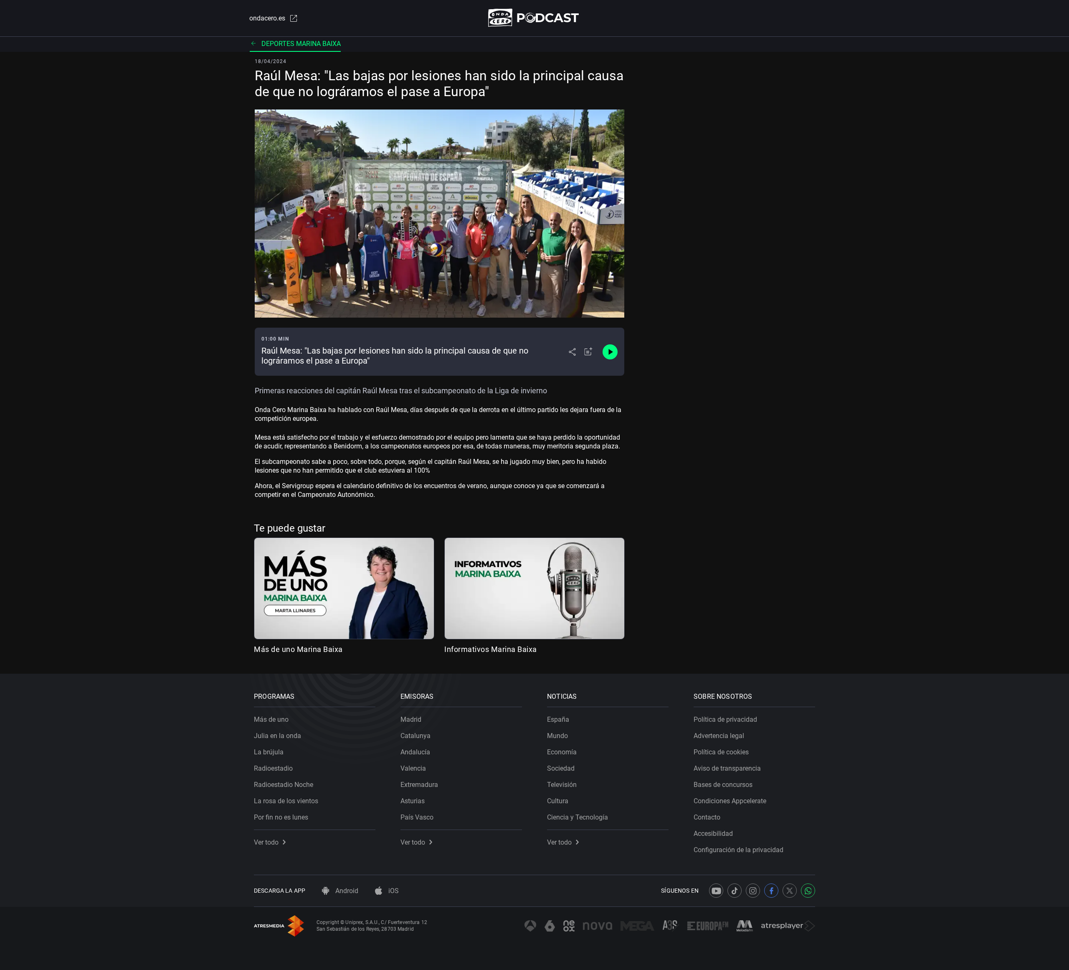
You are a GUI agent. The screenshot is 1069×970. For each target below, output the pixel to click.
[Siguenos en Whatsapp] (808, 890)
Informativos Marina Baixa (490, 649)
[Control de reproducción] (610, 351)
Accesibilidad (713, 834)
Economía (562, 752)
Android (346, 891)
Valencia (413, 768)
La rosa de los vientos (286, 801)
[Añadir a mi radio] (588, 352)
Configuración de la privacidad (738, 850)
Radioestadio (273, 768)
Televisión (562, 785)
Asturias (412, 801)
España (558, 719)
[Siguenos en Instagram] (753, 890)
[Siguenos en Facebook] (771, 890)
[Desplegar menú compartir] (572, 352)
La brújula (269, 752)
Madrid (410, 719)
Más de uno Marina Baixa (298, 649)
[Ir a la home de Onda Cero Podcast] (535, 17)
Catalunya (415, 736)
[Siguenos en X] (790, 890)
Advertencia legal (719, 736)
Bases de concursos (723, 785)
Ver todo (266, 842)
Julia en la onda (277, 736)
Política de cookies (721, 752)
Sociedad (561, 768)
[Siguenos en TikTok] (734, 890)
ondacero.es (267, 18)
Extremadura (419, 785)
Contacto (707, 817)
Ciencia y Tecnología (577, 817)
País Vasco (416, 817)
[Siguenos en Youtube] (716, 890)
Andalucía (415, 752)
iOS (393, 891)
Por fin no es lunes (281, 817)
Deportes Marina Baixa (301, 44)
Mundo (557, 736)
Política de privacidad (725, 719)
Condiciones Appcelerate (730, 801)
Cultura (557, 801)
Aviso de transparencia (727, 768)
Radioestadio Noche (283, 785)
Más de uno (271, 719)
